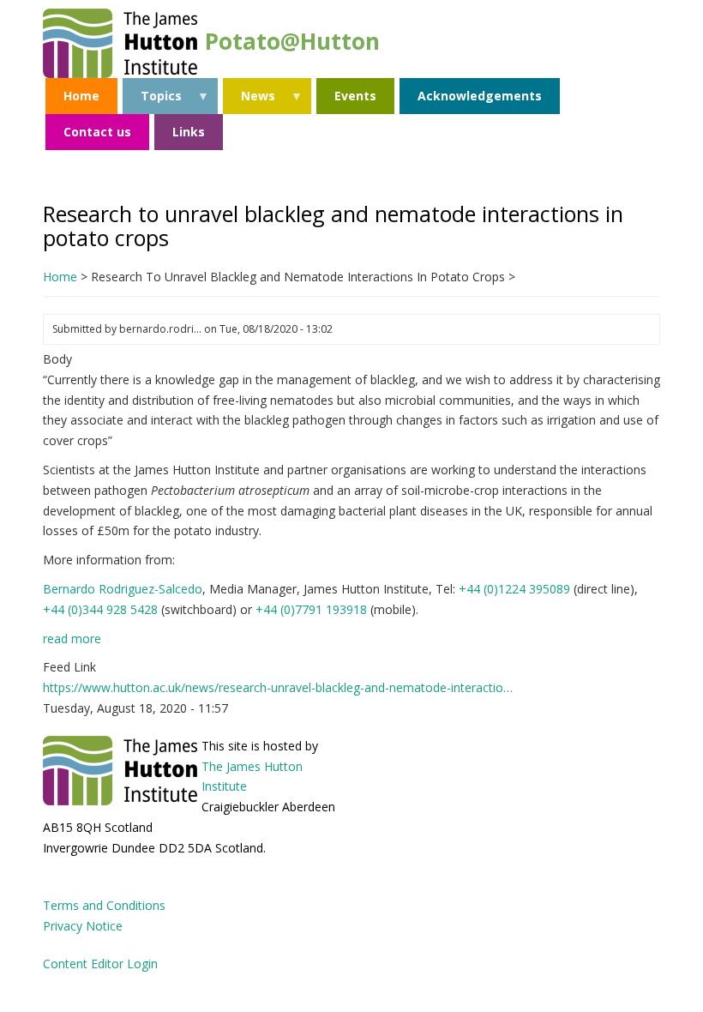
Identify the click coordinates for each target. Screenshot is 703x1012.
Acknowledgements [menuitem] (480, 95)
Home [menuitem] (81, 95)
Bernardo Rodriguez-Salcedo (122, 589)
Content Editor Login (100, 963)
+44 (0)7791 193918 (311, 609)
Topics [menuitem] (152, 100)
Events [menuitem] (355, 95)
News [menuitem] (249, 100)
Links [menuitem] (188, 131)
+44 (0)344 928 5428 (100, 609)
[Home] (120, 41)
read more (72, 638)
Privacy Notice (83, 926)
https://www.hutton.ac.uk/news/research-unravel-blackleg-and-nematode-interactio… (278, 687)
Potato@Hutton (292, 41)
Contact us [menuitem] (97, 131)
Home (60, 276)
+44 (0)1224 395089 (514, 589)
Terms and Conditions (104, 905)
